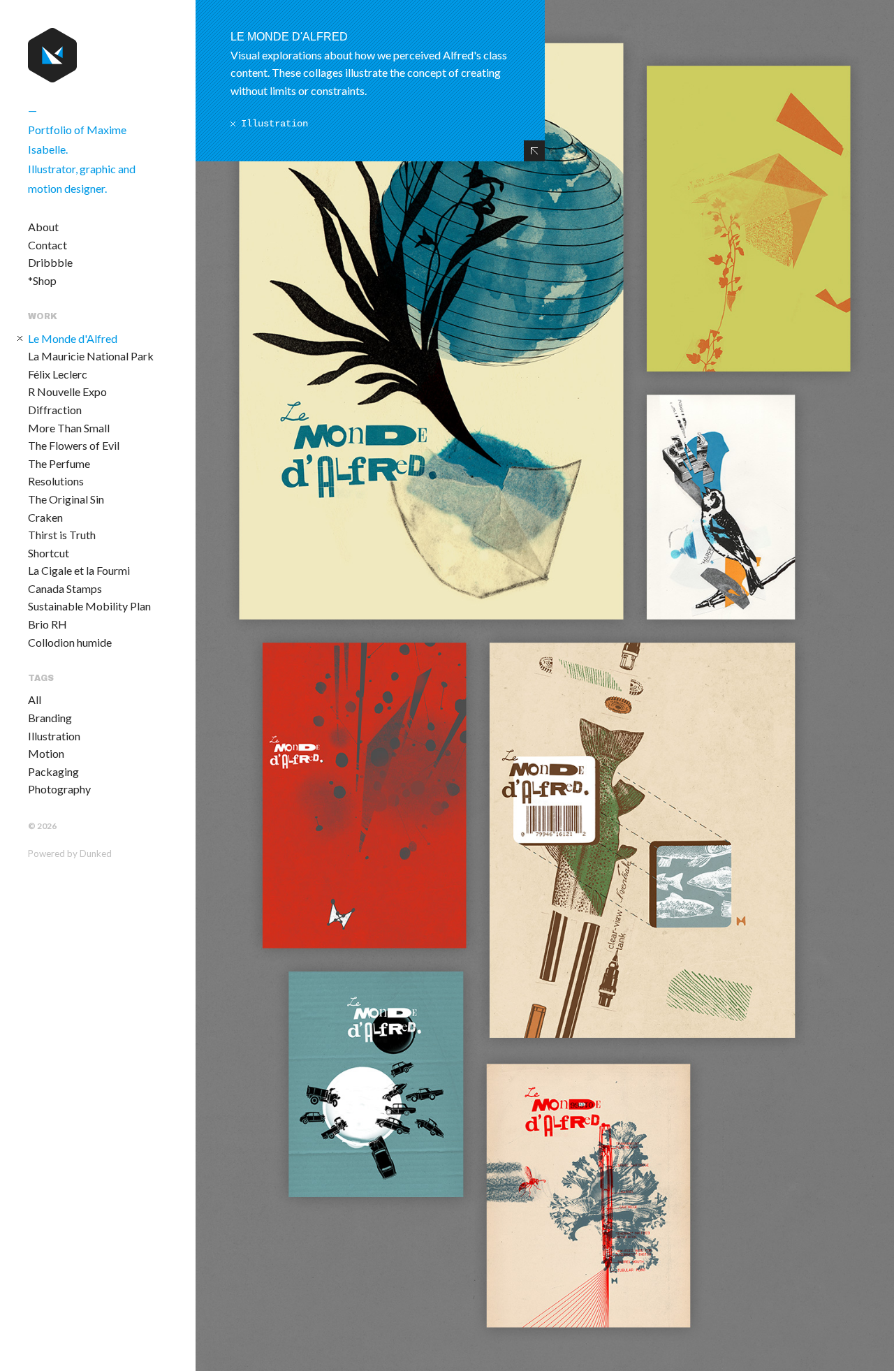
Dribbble (50, 262)
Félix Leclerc (57, 374)
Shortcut (48, 552)
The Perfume (59, 463)
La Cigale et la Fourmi (79, 570)
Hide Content (534, 150)
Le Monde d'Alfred (72, 338)
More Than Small (69, 427)
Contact (47, 244)
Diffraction (55, 409)
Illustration (54, 735)
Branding (50, 717)
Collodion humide (70, 642)
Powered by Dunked (70, 853)
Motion (46, 753)
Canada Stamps (65, 588)
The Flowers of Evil (73, 445)
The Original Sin (66, 499)
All (34, 699)
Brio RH (47, 624)
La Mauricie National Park (91, 355)
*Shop (42, 280)
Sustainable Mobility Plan (89, 606)
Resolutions (56, 480)
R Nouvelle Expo (67, 391)
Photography (59, 789)
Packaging (53, 771)
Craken (45, 517)
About (43, 226)
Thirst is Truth (62, 534)
